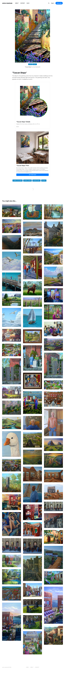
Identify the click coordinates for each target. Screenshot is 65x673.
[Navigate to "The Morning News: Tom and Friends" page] (32, 358)
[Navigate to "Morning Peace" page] (11, 423)
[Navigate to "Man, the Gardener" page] (53, 578)
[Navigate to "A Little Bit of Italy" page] (11, 408)
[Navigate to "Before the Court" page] (11, 545)
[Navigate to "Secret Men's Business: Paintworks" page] (32, 529)
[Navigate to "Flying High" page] (11, 261)
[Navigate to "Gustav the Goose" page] (11, 444)
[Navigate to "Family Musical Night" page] (53, 329)
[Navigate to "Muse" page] (11, 524)
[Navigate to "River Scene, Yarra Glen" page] (53, 211)
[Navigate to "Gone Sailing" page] (32, 318)
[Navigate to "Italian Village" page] (53, 635)
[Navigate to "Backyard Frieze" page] (53, 384)
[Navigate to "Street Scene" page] (32, 381)
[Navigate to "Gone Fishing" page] (11, 282)
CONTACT (22, 3)
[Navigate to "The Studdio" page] (53, 605)
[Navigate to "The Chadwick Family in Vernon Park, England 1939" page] (11, 561)
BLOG (28, 3)
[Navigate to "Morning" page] (32, 302)
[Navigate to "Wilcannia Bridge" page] (32, 245)
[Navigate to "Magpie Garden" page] (32, 336)
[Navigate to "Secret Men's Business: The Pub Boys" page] (32, 267)
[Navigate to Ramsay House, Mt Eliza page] (11, 210)
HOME (27, 667)
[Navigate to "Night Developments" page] (32, 512)
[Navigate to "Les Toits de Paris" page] (53, 520)
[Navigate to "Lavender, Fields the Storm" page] (53, 276)
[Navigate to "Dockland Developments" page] (11, 502)
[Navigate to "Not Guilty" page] (32, 622)
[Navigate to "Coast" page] (32, 229)
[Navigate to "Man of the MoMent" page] (32, 457)
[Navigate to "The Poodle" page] (32, 288)
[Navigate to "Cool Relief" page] (53, 492)
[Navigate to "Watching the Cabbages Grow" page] (11, 392)
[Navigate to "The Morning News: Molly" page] (11, 371)
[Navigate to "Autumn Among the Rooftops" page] (53, 399)
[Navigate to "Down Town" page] (11, 465)
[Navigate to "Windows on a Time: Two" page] (32, 474)
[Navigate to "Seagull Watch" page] (11, 317)
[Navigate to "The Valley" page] (53, 344)
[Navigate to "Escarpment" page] (11, 242)
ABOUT (17, 3)
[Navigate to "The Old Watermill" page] (53, 234)
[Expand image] (19, 215)
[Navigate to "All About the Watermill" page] (32, 568)
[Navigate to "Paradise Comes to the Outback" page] (53, 444)
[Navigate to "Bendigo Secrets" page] (32, 590)
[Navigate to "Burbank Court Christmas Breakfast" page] (11, 350)
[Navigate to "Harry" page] (32, 492)
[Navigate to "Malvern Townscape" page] (11, 593)
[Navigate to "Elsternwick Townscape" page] (11, 335)
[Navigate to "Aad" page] (32, 423)
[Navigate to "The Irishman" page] (53, 557)
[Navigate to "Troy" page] (53, 422)
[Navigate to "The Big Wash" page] (53, 295)
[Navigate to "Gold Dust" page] (11, 226)
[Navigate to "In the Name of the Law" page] (53, 506)
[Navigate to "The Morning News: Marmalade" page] (53, 365)
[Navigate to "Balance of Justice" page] (32, 606)
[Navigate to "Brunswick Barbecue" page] (32, 642)
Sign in (52, 3)
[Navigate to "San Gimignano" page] (53, 537)
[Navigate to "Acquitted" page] (32, 546)
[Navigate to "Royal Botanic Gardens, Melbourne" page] (11, 576)
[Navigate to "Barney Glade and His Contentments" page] (32, 402)
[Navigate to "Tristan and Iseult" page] (32, 212)
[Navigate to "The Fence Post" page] (11, 482)
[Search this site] (49, 3)
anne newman (7, 3)
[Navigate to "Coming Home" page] (53, 460)
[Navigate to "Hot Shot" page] (53, 312)
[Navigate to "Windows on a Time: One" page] (53, 476)
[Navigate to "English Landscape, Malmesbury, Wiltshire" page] (11, 299)
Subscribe (59, 3)
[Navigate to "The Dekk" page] (11, 622)
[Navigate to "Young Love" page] (53, 257)
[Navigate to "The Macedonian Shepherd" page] (32, 440)
